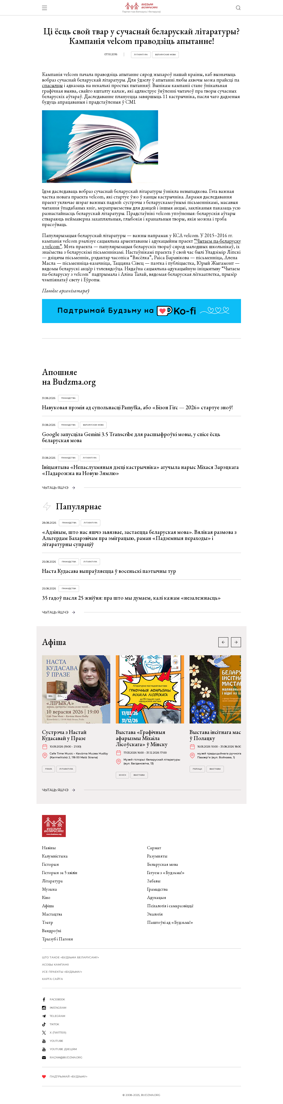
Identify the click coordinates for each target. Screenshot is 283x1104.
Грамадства (68, 398)
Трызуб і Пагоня (57, 939)
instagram (58, 1007)
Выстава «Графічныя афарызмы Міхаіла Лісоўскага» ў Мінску (141, 738)
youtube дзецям (63, 1049)
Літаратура (141, 54)
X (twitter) (58, 1032)
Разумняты (157, 856)
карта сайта (52, 979)
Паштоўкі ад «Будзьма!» (170, 922)
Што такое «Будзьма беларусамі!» (70, 957)
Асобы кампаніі (55, 964)
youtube (56, 1041)
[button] (236, 642)
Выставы (139, 775)
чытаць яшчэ (55, 488)
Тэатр (47, 922)
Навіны (49, 848)
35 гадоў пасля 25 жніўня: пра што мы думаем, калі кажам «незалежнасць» (131, 597)
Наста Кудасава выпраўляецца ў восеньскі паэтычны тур (109, 571)
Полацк (197, 769)
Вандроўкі (51, 930)
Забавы (154, 881)
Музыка (49, 889)
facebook (57, 999)
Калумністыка (55, 856)
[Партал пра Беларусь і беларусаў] (141, 7)
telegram (57, 1016)
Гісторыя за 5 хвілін (59, 872)
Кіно (46, 897)
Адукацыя (156, 897)
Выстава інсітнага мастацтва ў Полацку (223, 735)
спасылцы (52, 85)
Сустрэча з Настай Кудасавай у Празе (64, 735)
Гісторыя (50, 864)
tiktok (54, 1024)
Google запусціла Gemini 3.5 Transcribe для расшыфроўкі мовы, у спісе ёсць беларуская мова (131, 437)
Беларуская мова (165, 54)
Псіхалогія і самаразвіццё (170, 906)
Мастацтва (52, 914)
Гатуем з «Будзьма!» (166, 872)
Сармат (154, 848)
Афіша (48, 906)
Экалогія (155, 914)
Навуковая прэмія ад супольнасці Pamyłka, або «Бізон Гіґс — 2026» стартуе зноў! (137, 407)
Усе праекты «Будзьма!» (62, 972)
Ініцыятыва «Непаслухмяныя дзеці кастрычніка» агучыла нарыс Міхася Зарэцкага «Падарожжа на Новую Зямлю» (140, 470)
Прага (48, 769)
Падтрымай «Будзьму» (68, 1076)
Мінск (122, 775)
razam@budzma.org (66, 1057)
